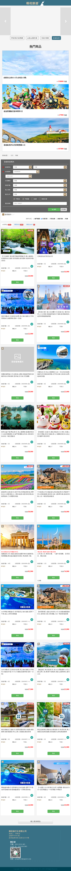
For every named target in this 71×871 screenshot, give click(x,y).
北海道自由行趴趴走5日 (45, 256)
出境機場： (8, 180)
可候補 (27, 199)
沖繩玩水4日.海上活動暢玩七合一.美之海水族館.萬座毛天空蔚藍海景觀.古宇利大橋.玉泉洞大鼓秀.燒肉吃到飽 (53, 374)
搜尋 (55, 209)
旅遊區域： (8, 167)
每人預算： (8, 190)
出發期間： (8, 171)
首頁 (12, 155)
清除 (64, 209)
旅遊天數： (8, 185)
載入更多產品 (35, 821)
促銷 (35, 199)
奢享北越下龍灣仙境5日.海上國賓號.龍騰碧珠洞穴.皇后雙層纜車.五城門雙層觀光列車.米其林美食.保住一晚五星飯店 (17, 434)
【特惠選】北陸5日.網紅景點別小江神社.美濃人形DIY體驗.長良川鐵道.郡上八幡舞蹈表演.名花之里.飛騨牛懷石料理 (53, 434)
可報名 (18, 199)
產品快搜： (8, 203)
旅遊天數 (60, 218)
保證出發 (44, 199)
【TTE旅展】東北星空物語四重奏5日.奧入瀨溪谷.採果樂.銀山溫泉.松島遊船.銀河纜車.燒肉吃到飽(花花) (17, 258)
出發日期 (44, 218)
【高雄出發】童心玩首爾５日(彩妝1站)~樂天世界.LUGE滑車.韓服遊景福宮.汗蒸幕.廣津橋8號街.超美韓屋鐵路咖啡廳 (53, 314)
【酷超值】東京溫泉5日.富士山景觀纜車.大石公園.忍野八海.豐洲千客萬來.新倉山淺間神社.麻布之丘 (53, 672)
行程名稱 (52, 218)
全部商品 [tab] (6, 224)
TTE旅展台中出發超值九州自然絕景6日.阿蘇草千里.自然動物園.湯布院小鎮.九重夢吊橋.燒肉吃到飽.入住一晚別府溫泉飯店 (53, 494)
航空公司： (8, 194)
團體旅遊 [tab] (18, 224)
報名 (17, 282)
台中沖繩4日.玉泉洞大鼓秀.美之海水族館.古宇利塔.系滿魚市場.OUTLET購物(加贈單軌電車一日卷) (17, 672)
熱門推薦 (37, 218)
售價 (66, 218)
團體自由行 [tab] (30, 224)
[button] (5, 21)
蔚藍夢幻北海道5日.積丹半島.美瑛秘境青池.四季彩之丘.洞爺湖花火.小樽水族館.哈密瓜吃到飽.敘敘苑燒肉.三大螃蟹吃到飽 (17, 494)
